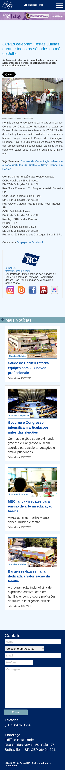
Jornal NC (10, 267)
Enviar (16, 712)
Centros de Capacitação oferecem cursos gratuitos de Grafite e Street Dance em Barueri (32, 165)
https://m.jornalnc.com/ (17, 270)
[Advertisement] (32, 30)
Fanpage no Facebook (30, 242)
